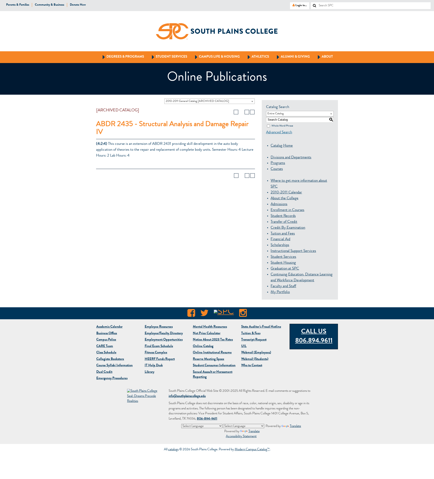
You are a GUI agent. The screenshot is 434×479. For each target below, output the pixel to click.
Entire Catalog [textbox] (275, 113)
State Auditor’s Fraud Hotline (261, 327)
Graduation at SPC (285, 269)
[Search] (313, 4)
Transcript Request (254, 340)
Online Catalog (203, 346)
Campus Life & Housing (215, 57)
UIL (244, 346)
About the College (284, 198)
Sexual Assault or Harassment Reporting (212, 375)
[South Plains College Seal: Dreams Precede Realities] (143, 396)
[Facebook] (191, 314)
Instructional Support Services (293, 251)
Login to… (298, 5)
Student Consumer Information (214, 365)
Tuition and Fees (283, 234)
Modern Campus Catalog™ (252, 449)
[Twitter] (204, 314)
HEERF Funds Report (160, 359)
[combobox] (209, 101)
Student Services (167, 57)
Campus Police (106, 340)
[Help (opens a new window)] (252, 112)
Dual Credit (104, 372)
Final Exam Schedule (159, 346)
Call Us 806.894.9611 (314, 337)
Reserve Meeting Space (208, 359)
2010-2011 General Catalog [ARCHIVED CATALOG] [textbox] (197, 101)
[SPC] (224, 314)
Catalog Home (282, 146)
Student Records (283, 216)
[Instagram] (243, 314)
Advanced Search (279, 132)
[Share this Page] (241, 112)
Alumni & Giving (291, 57)
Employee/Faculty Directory (164, 333)
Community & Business (49, 5)
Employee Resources (159, 327)
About (323, 57)
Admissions (279, 204)
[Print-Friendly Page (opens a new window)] (247, 112)
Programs (278, 163)
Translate (295, 426)
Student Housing (283, 263)
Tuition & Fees (250, 333)
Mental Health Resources (210, 327)
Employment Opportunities (164, 340)
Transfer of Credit (284, 222)
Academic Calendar (109, 327)
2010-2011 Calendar (286, 193)
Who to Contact (251, 365)
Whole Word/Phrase (282, 125)
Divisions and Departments (291, 158)
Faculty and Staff (283, 286)
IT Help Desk (154, 365)
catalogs (173, 449)
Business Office (106, 333)
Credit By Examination (288, 228)
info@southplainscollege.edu (187, 396)
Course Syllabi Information (114, 365)
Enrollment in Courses (287, 210)
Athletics (256, 57)
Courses (277, 169)
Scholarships (280, 245)
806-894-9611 (207, 419)
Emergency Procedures (111, 378)
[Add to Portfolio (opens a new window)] (236, 112)
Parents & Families (17, 5)
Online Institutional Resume (212, 353)
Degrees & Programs (121, 57)
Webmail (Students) (254, 359)
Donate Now (78, 5)
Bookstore (110, 359)
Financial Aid (280, 239)
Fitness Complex (156, 353)
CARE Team (104, 346)
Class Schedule (106, 353)
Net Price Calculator (206, 333)
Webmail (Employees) (256, 353)
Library (149, 372)
